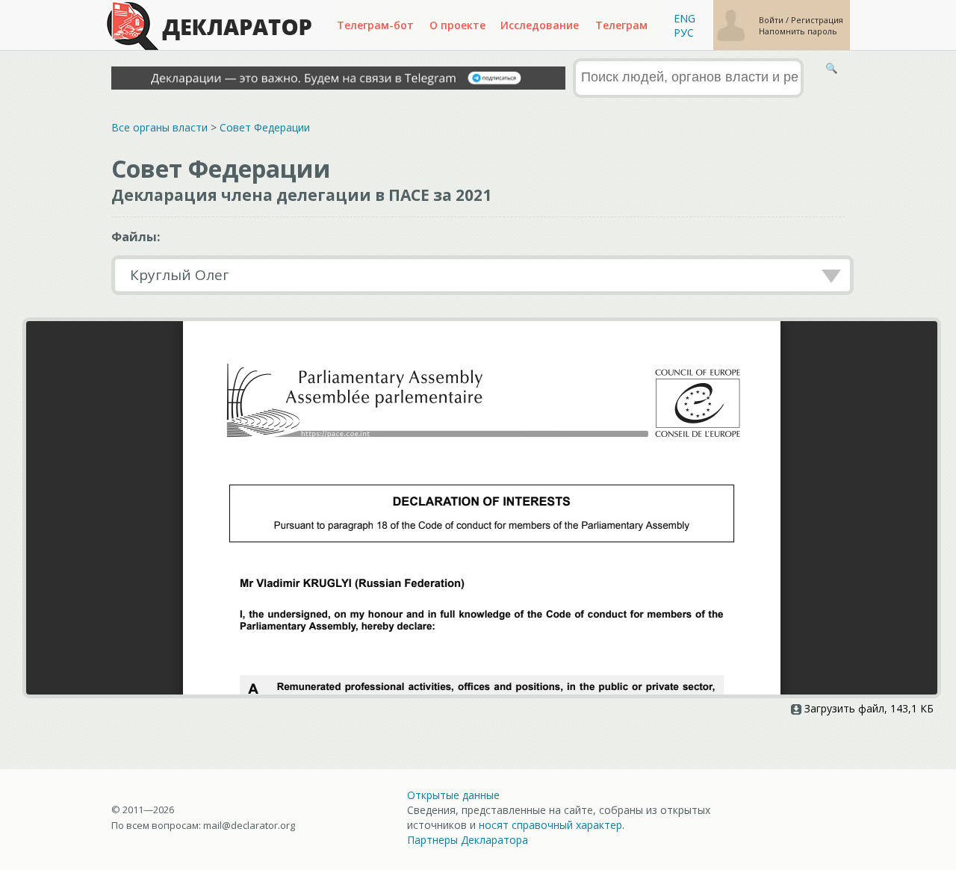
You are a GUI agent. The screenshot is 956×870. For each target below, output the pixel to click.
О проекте (457, 25)
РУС (684, 32)
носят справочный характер (550, 825)
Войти (772, 19)
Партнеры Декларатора (467, 840)
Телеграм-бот (375, 25)
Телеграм (621, 25)
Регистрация (817, 19)
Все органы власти (159, 127)
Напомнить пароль (798, 31)
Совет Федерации (265, 127)
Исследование (539, 25)
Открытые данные (453, 795)
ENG (684, 18)
